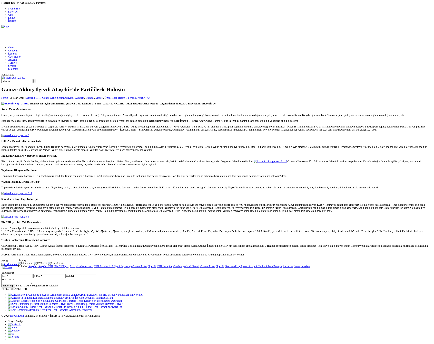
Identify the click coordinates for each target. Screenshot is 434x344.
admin (4, 97)
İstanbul (12, 53)
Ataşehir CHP (33, 97)
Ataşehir (12, 59)
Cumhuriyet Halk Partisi (186, 266)
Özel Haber (14, 56)
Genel (11, 47)
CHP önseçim (164, 266)
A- (145, 97)
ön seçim (288, 266)
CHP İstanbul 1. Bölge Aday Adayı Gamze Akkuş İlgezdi (125, 266)
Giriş (10, 14)
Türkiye (12, 62)
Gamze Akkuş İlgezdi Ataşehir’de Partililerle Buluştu (253, 266)
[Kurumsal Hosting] (13, 336)
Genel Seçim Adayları (62, 97)
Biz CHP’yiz (61, 266)
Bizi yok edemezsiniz (81, 266)
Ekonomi (13, 68)
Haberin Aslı (17, 315)
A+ (148, 97)
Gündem (12, 50)
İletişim (12, 20)
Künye (11, 17)
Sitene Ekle (14, 8)
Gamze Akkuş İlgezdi (212, 266)
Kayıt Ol (12, 11)
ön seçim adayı (302, 266)
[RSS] (11, 333)
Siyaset (12, 65)
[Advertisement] (63, 35)
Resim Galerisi (126, 97)
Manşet (99, 97)
